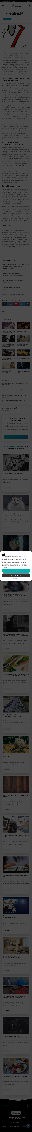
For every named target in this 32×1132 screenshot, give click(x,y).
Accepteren (16, 570)
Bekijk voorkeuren (16, 575)
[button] (29, 555)
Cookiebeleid (15, 578)
